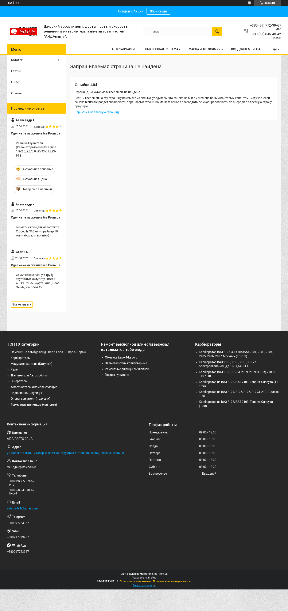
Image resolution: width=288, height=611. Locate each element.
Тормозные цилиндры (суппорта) (34, 404)
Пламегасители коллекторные (126, 363)
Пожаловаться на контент (135, 581)
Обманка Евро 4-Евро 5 (121, 357)
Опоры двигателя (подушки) (30, 398)
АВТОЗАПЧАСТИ (123, 49)
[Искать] (217, 31)
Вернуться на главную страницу (97, 112)
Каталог (17, 60)
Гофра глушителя (117, 374)
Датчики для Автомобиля (29, 375)
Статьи (16, 71)
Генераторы (19, 381)
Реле (14, 369)
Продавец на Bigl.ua (144, 577)
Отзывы (16, 93)
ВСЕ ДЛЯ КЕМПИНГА (245, 49)
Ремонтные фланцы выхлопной (127, 369)
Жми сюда (158, 11)
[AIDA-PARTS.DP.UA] (24, 31)
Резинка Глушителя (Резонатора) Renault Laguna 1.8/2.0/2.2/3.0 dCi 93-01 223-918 (36, 149)
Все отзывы (20, 304)
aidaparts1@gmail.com (22, 508)
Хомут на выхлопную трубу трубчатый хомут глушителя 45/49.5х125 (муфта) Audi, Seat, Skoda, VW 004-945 (37, 281)
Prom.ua (163, 573)
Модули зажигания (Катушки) (31, 363)
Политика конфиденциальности (172, 581)
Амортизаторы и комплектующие (34, 387)
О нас (15, 82)
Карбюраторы (20, 358)
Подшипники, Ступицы (26, 393)
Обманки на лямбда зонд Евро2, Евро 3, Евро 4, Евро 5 (48, 352)
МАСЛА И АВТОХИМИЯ (205, 49)
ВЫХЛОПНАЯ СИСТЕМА (161, 49)
